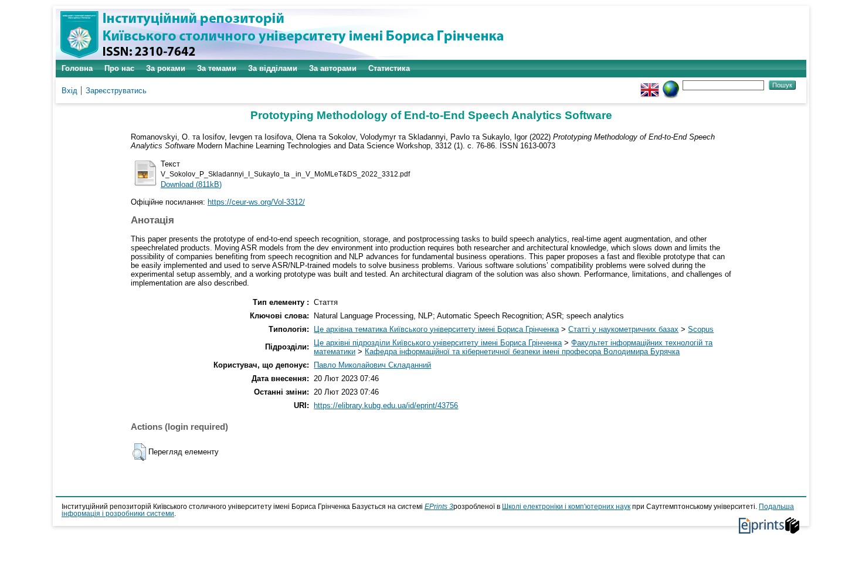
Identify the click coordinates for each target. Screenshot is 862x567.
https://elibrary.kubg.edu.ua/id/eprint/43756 (386, 405)
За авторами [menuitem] (333, 68)
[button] (139, 452)
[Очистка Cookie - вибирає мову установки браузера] (670, 84)
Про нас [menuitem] (119, 68)
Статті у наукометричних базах (623, 329)
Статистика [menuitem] (389, 68)
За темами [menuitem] (216, 68)
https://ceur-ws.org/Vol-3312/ (256, 202)
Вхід (69, 90)
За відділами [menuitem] (272, 68)
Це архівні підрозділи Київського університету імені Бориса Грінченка (438, 342)
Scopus (701, 329)
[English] (649, 84)
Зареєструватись (116, 90)
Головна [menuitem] (77, 68)
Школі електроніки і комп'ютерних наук (566, 506)
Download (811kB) (191, 184)
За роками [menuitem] (165, 68)
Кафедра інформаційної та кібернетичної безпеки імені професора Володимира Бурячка (522, 351)
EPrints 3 (439, 506)
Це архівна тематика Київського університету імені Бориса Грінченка (436, 329)
